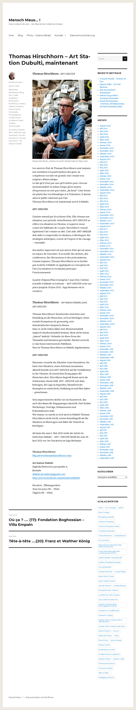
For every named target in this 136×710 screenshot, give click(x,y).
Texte (20, 120)
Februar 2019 (105, 377)
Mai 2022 (104, 268)
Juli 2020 (103, 330)
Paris (116, 635)
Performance (14, 109)
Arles (101, 508)
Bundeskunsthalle (106, 517)
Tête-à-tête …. (104, 673)
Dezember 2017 (106, 416)
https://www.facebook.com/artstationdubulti (56, 478)
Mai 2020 (104, 335)
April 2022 (104, 271)
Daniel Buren (120, 535)
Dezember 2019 (106, 349)
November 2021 (106, 285)
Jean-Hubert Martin (107, 581)
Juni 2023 (104, 232)
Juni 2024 (104, 198)
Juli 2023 (103, 229)
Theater (12, 123)
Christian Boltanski (106, 531)
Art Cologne (110, 508)
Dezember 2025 (107, 148)
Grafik (15, 95)
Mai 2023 (104, 235)
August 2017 (105, 427)
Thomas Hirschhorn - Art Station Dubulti (17, 141)
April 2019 (104, 371)
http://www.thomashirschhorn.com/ (51, 455)
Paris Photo (103, 640)
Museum (20, 106)
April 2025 (104, 170)
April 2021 (104, 304)
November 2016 (106, 452)
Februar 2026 (105, 142)
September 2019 (107, 357)
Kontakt (59, 35)
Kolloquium (14, 101)
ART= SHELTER (15, 132)
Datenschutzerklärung (82, 35)
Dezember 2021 (106, 282)
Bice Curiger (104, 512)
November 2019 (106, 352)
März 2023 (104, 240)
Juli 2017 (103, 430)
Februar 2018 (105, 411)
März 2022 (104, 274)
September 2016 (107, 458)
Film (10, 95)
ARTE (121, 508)
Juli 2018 (103, 397)
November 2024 (107, 184)
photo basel (116, 640)
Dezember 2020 (107, 316)
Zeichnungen (14, 126)
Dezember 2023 (107, 215)
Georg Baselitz (105, 567)
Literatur (22, 104)
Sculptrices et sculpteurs (109, 654)
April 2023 (104, 237)
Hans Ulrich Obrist (106, 576)
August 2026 (105, 126)
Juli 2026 (103, 129)
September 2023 (107, 223)
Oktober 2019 (105, 355)
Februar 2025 (105, 176)
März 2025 (104, 173)
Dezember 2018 (106, 383)
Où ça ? (116, 631)
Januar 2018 (105, 413)
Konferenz (13, 104)
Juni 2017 (103, 433)
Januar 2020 (105, 346)
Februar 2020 (106, 344)
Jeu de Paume (105, 585)
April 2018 (104, 405)
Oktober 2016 (105, 455)
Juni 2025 (104, 165)
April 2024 (104, 204)
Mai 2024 (104, 201)
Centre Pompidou (106, 522)
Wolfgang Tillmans (106, 677)
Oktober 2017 (105, 422)
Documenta (104, 540)
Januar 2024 (105, 212)
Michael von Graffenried (109, 610)
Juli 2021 (103, 296)
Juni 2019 (103, 366)
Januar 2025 (105, 179)
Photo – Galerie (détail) (39, 35)
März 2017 (104, 441)
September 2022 (107, 257)
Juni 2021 (104, 299)
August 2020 (105, 327)
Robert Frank (104, 645)
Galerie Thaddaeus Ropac (110, 562)
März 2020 (104, 341)
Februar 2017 (105, 444)
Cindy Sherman (105, 535)
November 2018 (106, 385)
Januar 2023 (105, 246)
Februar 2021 (105, 310)
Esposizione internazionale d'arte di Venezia (110, 546)
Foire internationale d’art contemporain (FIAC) (109, 552)
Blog (20, 35)
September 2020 (107, 324)
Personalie (13, 112)
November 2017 (106, 419)
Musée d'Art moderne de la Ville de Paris (110, 621)
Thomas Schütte (106, 668)
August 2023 (105, 226)
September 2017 (107, 424)
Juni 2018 (104, 399)
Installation (13, 98)
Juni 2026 (104, 131)
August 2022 (105, 260)
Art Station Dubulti (17, 130)
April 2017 (104, 438)
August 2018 (105, 394)
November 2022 (107, 251)
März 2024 (104, 207)
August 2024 (105, 193)
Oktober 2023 (106, 221)
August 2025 (105, 159)
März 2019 (104, 374)
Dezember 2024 (107, 182)
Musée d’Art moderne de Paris (112, 626)
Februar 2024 (106, 209)
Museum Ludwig (106, 615)
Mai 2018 (103, 402)
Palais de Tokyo (105, 635)
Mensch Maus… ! (24, 20)
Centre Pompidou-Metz (109, 526)
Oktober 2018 (105, 388)
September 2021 (107, 290)
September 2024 (107, 190)
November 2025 (106, 151)
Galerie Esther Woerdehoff (110, 558)
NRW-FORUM (104, 631)
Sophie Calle (118, 659)
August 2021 (105, 293)
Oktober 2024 (106, 187)
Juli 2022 (103, 263)
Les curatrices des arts (108, 599)
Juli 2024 (103, 196)
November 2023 (107, 218)
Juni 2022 (104, 265)
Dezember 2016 (106, 450)
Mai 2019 (103, 369)
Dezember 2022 (107, 249)
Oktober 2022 (106, 254)
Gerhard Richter (105, 572)
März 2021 (104, 307)
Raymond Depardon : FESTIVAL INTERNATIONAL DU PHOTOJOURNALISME (112, 104)
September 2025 (107, 156)
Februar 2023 (105, 243)
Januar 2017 (105, 447)
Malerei (12, 106)
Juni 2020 (104, 332)
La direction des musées (109, 595)
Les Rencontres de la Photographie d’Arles (108, 605)
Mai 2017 (103, 436)
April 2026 (104, 137)
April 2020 (104, 338)
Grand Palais (120, 572)
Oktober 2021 (105, 288)
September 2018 (107, 391)
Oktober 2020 (106, 321)
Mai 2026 (104, 134)
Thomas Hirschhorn (107, 663)
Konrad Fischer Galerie (108, 590)
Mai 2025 (104, 168)
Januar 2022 (105, 279)
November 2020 (107, 318)
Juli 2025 (103, 162)
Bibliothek (13, 90)
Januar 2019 (105, 380)
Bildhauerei (14, 92)
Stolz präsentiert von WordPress (39, 697)
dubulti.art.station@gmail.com (48, 474)
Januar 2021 (105, 313)
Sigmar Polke (104, 659)
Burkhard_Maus (15, 82)
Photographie (15, 115)
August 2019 (105, 360)
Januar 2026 (105, 145)
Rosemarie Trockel (107, 649)
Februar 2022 (105, 276)
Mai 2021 (104, 302)
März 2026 (104, 140)
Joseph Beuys (120, 585)
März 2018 (104, 408)
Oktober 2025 (105, 154)
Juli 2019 (103, 363)
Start (11, 35)
